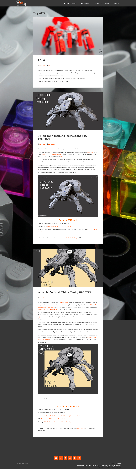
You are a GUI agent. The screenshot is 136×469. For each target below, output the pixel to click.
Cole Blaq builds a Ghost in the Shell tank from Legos (58, 422)
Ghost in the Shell (45, 154)
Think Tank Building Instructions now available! (62, 137)
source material (81, 428)
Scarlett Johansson (43, 309)
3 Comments (51, 144)
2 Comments (51, 66)
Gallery (74, 3)
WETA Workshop (54, 309)
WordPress (118, 467)
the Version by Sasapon (72, 238)
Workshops (96, 3)
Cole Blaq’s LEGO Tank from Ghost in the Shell (54, 419)
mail (61, 156)
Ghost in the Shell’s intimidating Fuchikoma (59, 226)
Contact (116, 3)
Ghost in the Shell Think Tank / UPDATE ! (64, 292)
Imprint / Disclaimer (22, 463)
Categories (85, 3)
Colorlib (106, 467)
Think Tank (90, 152)
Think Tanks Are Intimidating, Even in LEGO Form (63, 415)
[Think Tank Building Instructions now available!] (68, 111)
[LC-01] (68, 36)
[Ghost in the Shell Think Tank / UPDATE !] (68, 268)
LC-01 (41, 60)
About (107, 3)
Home (67, 3)
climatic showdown (57, 154)
